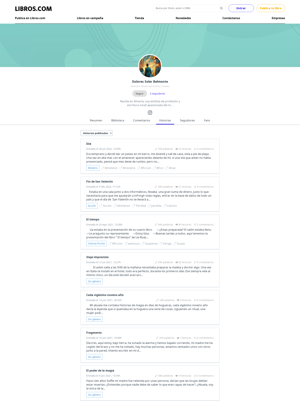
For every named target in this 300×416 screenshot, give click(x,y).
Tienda (139, 18)
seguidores (157, 93)
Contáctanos (231, 18)
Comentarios (141, 120)
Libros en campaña (90, 18)
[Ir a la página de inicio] (33, 8)
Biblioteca (117, 120)
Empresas (278, 18)
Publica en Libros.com (30, 18)
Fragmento (94, 333)
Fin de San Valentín (99, 181)
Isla (88, 144)
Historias (165, 120)
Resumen (96, 120)
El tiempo (92, 219)
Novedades (183, 18)
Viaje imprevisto (97, 257)
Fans (207, 120)
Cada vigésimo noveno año (105, 295)
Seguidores (187, 120)
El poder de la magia (100, 370)
